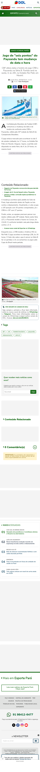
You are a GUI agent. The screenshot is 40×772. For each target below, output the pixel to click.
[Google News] (20, 91)
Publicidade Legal (30, 704)
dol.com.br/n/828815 (20, 318)
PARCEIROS (19, 704)
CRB (9, 332)
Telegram (7, 314)
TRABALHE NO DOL (9, 704)
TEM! (33, 698)
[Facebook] (18, 725)
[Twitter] (13, 725)
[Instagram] (22, 725)
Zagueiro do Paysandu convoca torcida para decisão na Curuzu (21, 189)
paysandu (31, 332)
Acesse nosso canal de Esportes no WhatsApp (19, 228)
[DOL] (20, 2)
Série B (17, 335)
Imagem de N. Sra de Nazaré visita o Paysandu (19, 192)
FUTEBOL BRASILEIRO (19, 332)
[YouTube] (26, 725)
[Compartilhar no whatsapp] (30, 86)
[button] (21, 8)
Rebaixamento (7, 335)
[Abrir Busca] (38, 2)
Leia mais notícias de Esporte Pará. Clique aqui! (20, 688)
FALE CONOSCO (9, 698)
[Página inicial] (3, 13)
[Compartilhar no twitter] (20, 86)
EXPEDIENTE (20, 707)
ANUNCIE (11, 701)
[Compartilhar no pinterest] (25, 86)
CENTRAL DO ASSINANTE (23, 698)
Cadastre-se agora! (33, 392)
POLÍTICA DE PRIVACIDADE (23, 701)
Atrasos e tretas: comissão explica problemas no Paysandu (20, 195)
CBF (4, 332)
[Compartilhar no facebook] (14, 86)
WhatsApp (33, 312)
